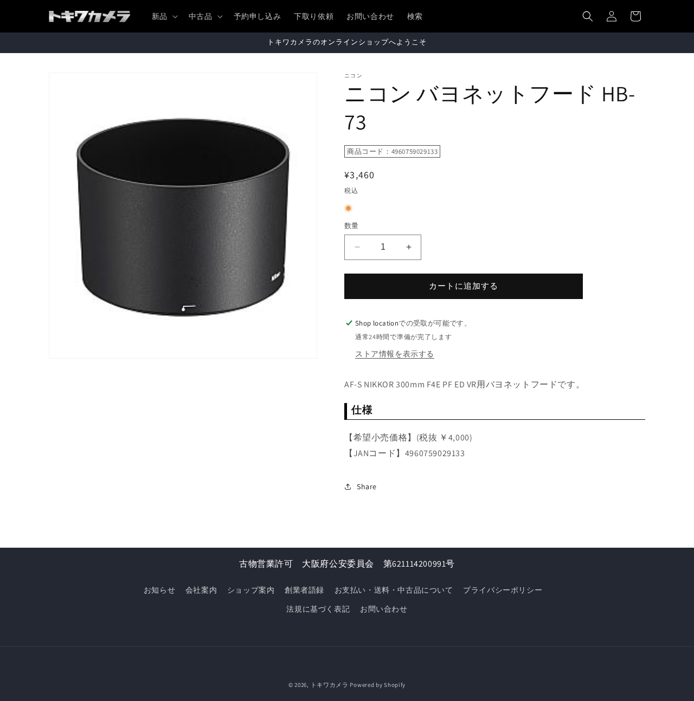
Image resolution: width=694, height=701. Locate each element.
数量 (351, 225)
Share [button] (367, 486)
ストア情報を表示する (394, 354)
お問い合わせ (384, 609)
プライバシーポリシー (502, 590)
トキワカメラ (330, 685)
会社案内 (201, 590)
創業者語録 (304, 590)
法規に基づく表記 (318, 609)
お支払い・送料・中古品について (394, 590)
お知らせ (159, 590)
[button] (163, 16)
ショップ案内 (251, 590)
